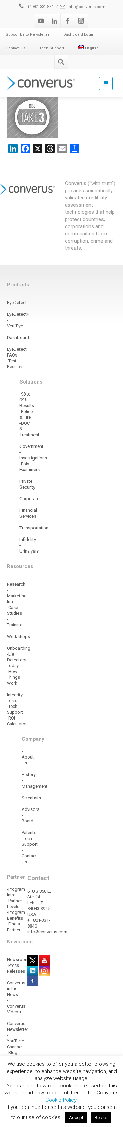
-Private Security (27, 481)
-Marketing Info (17, 595)
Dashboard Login (78, 34)
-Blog (12, 1052)
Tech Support (51, 48)
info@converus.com (86, 6)
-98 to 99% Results (26, 399)
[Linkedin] (54, 21)
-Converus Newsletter (17, 1023)
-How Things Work (13, 677)
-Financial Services (28, 510)
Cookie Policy (60, 1100)
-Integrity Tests (15, 694)
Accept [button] (76, 1117)
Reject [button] (101, 1117)
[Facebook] (67, 21)
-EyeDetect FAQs (17, 349)
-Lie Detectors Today (16, 659)
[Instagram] (81, 21)
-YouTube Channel (15, 1041)
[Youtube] (41, 21)
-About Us (28, 757)
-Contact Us (29, 855)
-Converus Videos (16, 1006)
